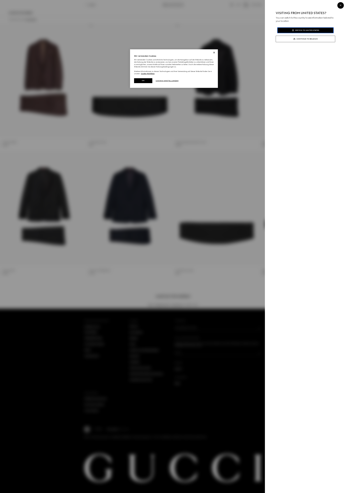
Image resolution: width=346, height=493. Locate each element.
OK (143, 80)
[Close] (340, 5)
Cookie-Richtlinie (147, 74)
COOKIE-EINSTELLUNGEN (167, 81)
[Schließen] (214, 53)
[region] (174, 68)
